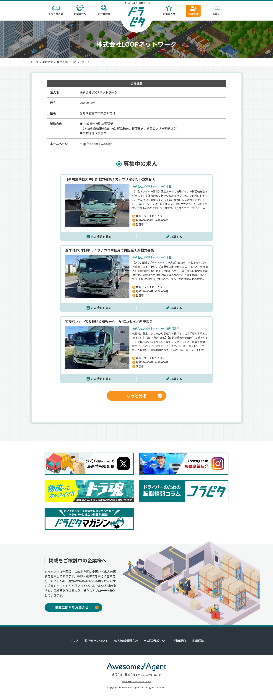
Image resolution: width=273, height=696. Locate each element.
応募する (176, 236)
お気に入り (169, 14)
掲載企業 (48, 62)
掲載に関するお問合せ (71, 607)
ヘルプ (73, 640)
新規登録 (193, 14)
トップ (34, 62)
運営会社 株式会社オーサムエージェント (136, 674)
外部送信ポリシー (156, 640)
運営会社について (96, 640)
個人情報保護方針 (126, 640)
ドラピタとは (55, 14)
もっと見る (136, 395)
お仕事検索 (104, 14)
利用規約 (180, 640)
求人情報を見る (101, 236)
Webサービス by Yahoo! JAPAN (136, 681)
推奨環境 (198, 640)
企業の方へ (80, 14)
